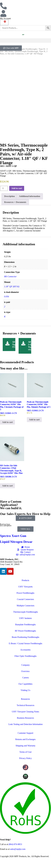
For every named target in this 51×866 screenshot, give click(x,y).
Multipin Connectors (25, 605)
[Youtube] (10, 571)
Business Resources (25, 718)
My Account (5, 18)
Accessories (25, 650)
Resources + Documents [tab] (15, 202)
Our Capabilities (25, 684)
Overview (25, 671)
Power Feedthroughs (25, 593)
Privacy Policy (25, 758)
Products (25, 580)
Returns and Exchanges (25, 739)
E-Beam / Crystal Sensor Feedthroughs (25, 643)
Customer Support (25, 733)
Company (25, 665)
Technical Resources (25, 705)
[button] (25, 40)
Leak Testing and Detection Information (25, 724)
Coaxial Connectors (25, 599)
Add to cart (16, 188)
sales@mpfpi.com (17, 849)
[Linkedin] (3, 571)
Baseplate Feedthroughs (25, 624)
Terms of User (25, 752)
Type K (42, 49)
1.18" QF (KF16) (11, 286)
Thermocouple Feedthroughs (25, 49)
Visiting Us (25, 690)
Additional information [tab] (29, 196)
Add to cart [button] (7, 422)
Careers (25, 677)
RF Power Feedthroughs (25, 631)
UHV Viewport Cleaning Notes (25, 711)
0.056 (6, 296)
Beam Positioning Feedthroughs (25, 637)
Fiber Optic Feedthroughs (25, 656)
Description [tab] (9, 196)
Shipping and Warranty (25, 745)
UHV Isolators (25, 618)
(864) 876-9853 (15, 844)
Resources (25, 699)
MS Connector (10, 276)
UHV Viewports (25, 586)
